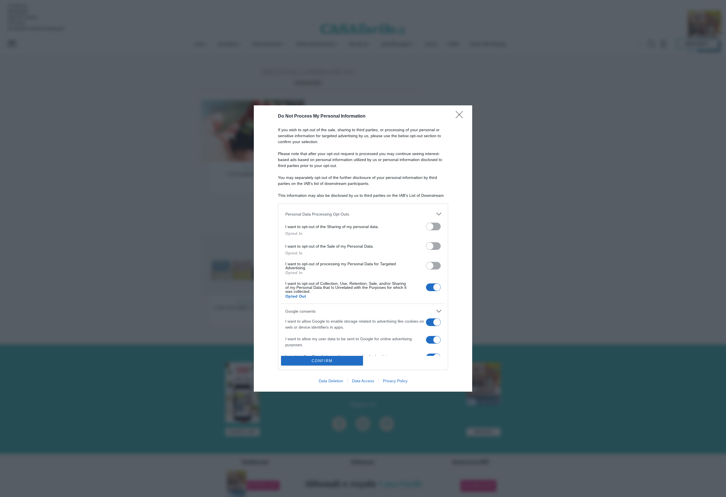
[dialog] (363, 248)
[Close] (461, 116)
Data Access (363, 381)
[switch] (433, 226)
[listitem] (363, 214)
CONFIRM (322, 361)
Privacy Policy (395, 381)
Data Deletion (331, 381)
